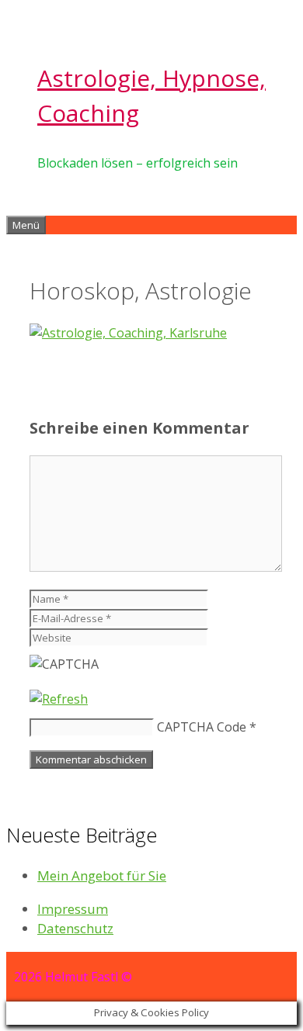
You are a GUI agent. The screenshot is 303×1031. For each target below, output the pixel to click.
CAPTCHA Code (201, 726)
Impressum (72, 909)
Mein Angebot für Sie (101, 875)
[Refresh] (59, 699)
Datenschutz (75, 928)
